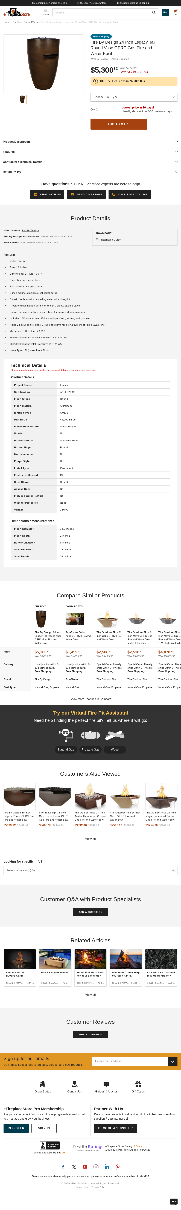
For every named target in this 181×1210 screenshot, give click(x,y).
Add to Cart (118, 124)
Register (16, 1128)
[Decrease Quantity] (105, 109)
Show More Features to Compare (90, 699)
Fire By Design (30, 230)
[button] (86, 194)
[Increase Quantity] (114, 109)
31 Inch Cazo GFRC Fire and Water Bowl (109, 636)
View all (90, 838)
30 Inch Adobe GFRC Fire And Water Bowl (78, 636)
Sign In (44, 1128)
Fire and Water (31, 22)
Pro (165, 12)
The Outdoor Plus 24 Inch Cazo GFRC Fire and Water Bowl (125, 816)
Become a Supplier (115, 1128)
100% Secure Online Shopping (133, 3)
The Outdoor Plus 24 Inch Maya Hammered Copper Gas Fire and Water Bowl (160, 816)
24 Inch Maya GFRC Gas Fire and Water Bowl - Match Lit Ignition (139, 637)
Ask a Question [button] (120, 58)
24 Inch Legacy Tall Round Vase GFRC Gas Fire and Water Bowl (48, 637)
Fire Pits (17, 22)
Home (6, 22)
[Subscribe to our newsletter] (172, 1061)
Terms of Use (82, 1187)
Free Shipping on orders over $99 (49, 3)
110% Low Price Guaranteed (92, 3)
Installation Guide (111, 239)
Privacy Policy (99, 1187)
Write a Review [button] (99, 58)
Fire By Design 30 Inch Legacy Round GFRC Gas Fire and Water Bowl (19, 816)
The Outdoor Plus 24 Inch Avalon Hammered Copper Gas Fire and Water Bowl (90, 816)
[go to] (20, 796)
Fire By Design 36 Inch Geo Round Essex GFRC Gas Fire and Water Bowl (54, 816)
